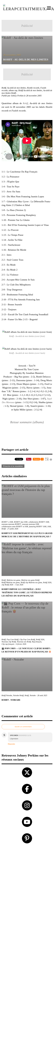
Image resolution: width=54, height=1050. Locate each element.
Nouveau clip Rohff (9, 642)
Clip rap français (8, 644)
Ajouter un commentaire (23, 727)
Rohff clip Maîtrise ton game (31, 583)
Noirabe (33, 695)
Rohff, (4, 88)
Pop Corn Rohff (12, 640)
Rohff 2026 (47, 583)
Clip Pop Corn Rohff (27, 640)
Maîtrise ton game (13, 580)
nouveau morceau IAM (30, 524)
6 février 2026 (21, 644)
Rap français (36, 642)
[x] (27, 772)
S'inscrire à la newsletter (13, 466)
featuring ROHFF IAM (37, 527)
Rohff (25, 103)
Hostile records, (33, 88)
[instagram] (27, 805)
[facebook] (27, 789)
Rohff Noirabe (7, 695)
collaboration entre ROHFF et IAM (15, 527)
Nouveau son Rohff (24, 642)
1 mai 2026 (19, 585)
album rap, (13, 90)
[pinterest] (27, 838)
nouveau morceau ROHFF (11, 524)
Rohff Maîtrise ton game (11, 583)
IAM (49, 527)
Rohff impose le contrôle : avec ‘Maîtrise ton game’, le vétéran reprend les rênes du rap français (27, 592)
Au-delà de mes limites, (17, 88)
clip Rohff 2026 (7, 585)
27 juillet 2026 (12, 529)
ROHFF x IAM (7, 522)
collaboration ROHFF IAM (38, 522)
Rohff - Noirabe (11, 700)
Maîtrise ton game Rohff (30, 580)
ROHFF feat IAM (20, 522)
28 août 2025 (42, 695)
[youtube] (27, 822)
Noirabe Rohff (18, 695)
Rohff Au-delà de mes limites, (30, 90)
